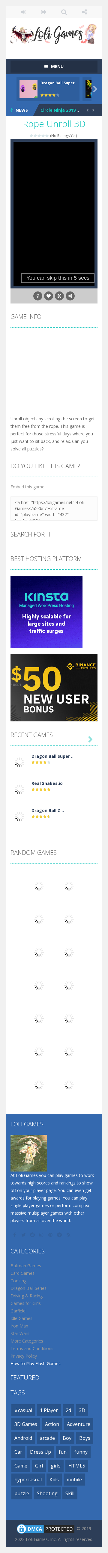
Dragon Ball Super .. (53, 756)
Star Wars (19, 1333)
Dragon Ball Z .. (48, 810)
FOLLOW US (84, 12)
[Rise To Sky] (39, 1018)
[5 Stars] (47, 135)
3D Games (25, 1424)
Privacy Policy (23, 1356)
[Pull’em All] (69, 952)
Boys (84, 1438)
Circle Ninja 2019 (58, 110)
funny (81, 1452)
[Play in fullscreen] (59, 295)
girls (56, 1465)
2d (68, 1410)
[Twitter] (24, 1234)
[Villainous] (39, 952)
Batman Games (25, 1265)
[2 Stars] (36, 135)
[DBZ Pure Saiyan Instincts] (69, 919)
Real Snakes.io (47, 783)
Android (23, 1438)
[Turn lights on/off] (37, 295)
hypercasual (28, 1479)
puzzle (21, 1493)
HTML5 (76, 1465)
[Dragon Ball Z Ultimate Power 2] (19, 816)
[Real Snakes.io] (19, 789)
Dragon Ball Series (28, 1288)
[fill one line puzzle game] (39, 985)
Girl (39, 1465)
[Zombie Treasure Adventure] (69, 1018)
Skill (69, 1493)
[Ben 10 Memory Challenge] (69, 1084)
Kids (54, 1479)
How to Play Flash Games (35, 1363)
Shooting (47, 1493)
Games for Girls (25, 1303)
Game (20, 1465)
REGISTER (44, 12)
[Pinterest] (51, 1234)
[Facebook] (15, 1234)
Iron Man (19, 1326)
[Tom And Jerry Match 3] (69, 1051)
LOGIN (23, 12)
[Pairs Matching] (39, 1084)
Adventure (78, 1424)
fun (63, 1452)
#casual (23, 1410)
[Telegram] (60, 1234)
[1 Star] (32, 135)
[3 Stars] (39, 135)
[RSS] (69, 1234)
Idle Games (21, 1318)
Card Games (22, 1273)
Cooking (18, 1281)
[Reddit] (33, 1234)
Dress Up (40, 1452)
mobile (74, 1479)
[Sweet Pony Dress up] (69, 985)
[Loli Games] (54, 33)
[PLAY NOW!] (29, 89)
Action (52, 1424)
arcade (47, 1438)
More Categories (26, 1341)
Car (18, 1452)
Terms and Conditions (31, 1348)
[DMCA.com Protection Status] (46, 1528)
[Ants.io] (39, 1051)
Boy (67, 1438)
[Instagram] (42, 1234)
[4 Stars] (43, 135)
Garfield (18, 1311)
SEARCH (64, 12)
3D (82, 1410)
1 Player (49, 1410)
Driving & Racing (26, 1296)
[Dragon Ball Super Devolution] (19, 762)
